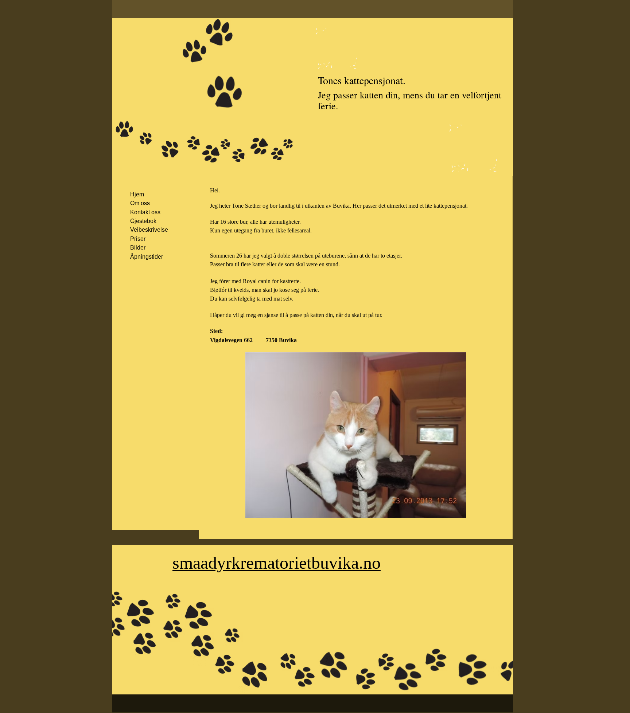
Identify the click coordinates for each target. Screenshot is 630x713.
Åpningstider (146, 257)
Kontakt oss (145, 212)
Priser (137, 239)
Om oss (140, 203)
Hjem (137, 194)
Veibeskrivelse (149, 230)
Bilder (137, 247)
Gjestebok (143, 221)
